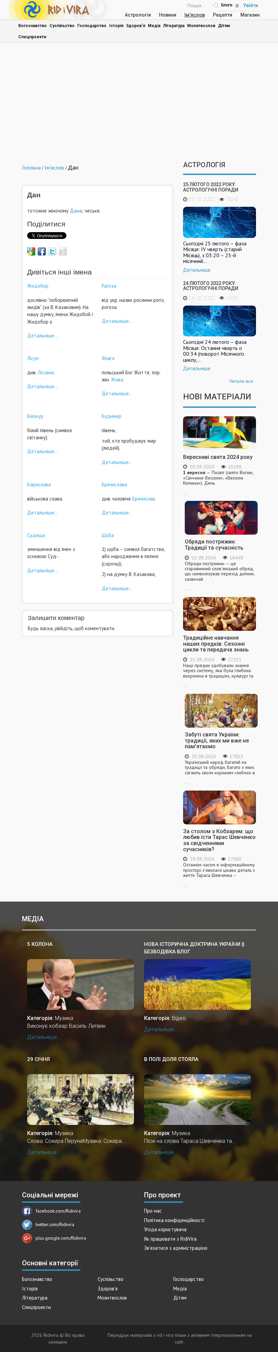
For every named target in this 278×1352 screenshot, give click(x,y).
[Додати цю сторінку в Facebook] (42, 251)
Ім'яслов (194, 15)
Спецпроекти (32, 37)
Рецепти (222, 15)
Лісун (33, 358)
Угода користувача (165, 1229)
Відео (179, 1018)
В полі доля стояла (171, 1059)
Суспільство (62, 25)
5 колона (40, 944)
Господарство (91, 25)
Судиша (36, 535)
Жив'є (108, 358)
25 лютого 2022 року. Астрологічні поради (210, 187)
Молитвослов (201, 25)
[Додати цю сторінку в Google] (31, 251)
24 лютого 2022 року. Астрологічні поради (210, 286)
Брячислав (143, 498)
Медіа (154, 25)
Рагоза (109, 286)
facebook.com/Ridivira (58, 1211)
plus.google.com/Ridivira (61, 1238)
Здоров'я (135, 25)
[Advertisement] (139, 103)
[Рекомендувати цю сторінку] (63, 251)
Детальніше (197, 270)
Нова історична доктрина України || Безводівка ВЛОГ (194, 947)
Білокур (35, 416)
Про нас (153, 1210)
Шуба (108, 535)
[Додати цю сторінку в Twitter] (52, 251)
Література (173, 25)
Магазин (250, 15)
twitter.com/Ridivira (55, 1224)
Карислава (39, 484)
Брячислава (114, 484)
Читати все (241, 381)
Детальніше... (42, 335)
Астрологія (138, 15)
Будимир (111, 416)
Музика (64, 1018)
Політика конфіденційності (174, 1220)
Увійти (250, 5)
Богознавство (32, 25)
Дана (76, 210)
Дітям (224, 25)
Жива (117, 379)
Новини (167, 15)
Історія (116, 25)
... (218, 482)
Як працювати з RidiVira (170, 1239)
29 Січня (38, 1059)
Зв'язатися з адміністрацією (175, 1248)
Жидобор (37, 286)
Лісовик (45, 372)
